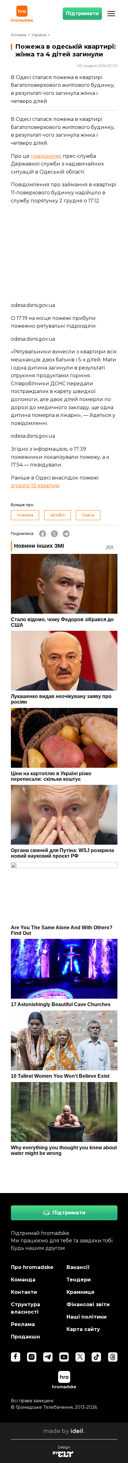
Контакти (24, 1292)
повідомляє (46, 156)
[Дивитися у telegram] (48, 1357)
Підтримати (82, 13)
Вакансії (78, 1267)
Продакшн (25, 1337)
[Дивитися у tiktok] (96, 1357)
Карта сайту (83, 1329)
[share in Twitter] (54, 533)
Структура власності (25, 1308)
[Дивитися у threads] (112, 1357)
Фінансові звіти (88, 1304)
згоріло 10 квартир (35, 485)
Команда (23, 1280)
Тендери (78, 1280)
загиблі (57, 515)
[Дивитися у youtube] (64, 1357)
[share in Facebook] (42, 533)
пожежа (25, 515)
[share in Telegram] (66, 533)
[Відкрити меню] (111, 13)
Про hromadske (32, 1267)
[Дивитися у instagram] (31, 1357)
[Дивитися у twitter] (80, 1357)
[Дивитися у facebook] (15, 1357)
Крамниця (80, 1292)
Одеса (88, 515)
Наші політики (86, 1317)
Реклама (23, 1324)
